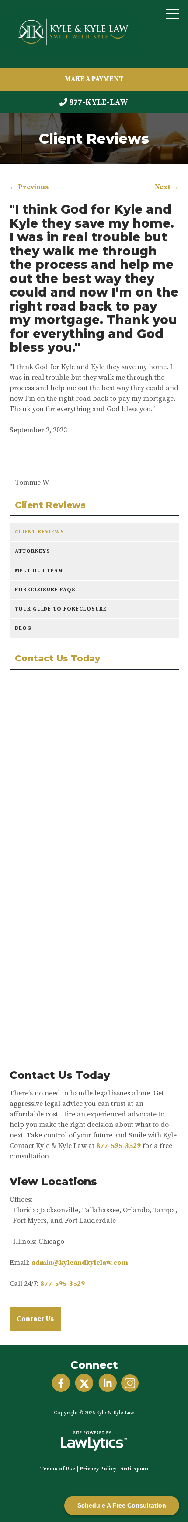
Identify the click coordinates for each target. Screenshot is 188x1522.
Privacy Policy (98, 1468)
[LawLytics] (94, 1441)
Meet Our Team (39, 570)
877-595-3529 (118, 1145)
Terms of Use (58, 1468)
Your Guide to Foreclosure (61, 609)
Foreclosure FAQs (45, 589)
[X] (84, 1383)
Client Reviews (50, 505)
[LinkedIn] (107, 1383)
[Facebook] (61, 1383)
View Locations (53, 1181)
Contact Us (35, 1318)
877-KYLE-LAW (99, 102)
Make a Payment (94, 79)
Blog (23, 628)
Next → (167, 187)
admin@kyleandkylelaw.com (79, 1262)
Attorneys (32, 551)
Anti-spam (134, 1468)
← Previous (29, 187)
